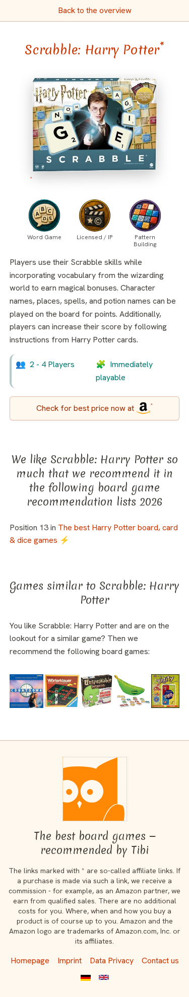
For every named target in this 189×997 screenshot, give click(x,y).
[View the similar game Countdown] (26, 691)
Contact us (160, 960)
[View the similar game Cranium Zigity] (165, 691)
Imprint (69, 960)
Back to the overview (95, 10)
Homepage (30, 960)
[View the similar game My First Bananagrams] (131, 691)
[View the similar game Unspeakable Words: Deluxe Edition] (96, 691)
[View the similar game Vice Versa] (62, 691)
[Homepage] (94, 789)
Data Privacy (112, 960)
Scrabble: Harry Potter (94, 49)
